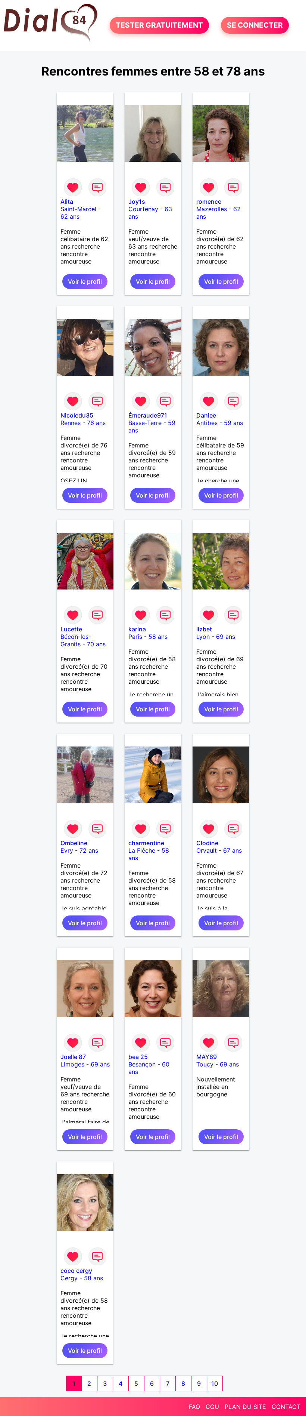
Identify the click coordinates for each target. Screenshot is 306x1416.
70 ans (96, 644)
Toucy (204, 1064)
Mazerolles (211, 209)
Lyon (203, 636)
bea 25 (138, 1057)
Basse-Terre (145, 423)
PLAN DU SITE (245, 1406)
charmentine (146, 843)
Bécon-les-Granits (75, 640)
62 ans (69, 216)
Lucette (71, 629)
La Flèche (141, 850)
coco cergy (76, 1270)
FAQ (194, 1406)
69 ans (225, 636)
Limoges (72, 1064)
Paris (135, 636)
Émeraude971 (147, 415)
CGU (212, 1406)
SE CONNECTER (255, 25)
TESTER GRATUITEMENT (159, 25)
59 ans (233, 423)
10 (214, 1383)
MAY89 (206, 1057)
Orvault (206, 850)
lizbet (204, 629)
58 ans (158, 636)
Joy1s (136, 201)
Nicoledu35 (76, 415)
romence (208, 201)
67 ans (232, 850)
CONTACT (286, 1406)
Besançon (142, 1064)
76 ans (96, 423)
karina (137, 629)
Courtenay (143, 209)
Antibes (207, 423)
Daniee (206, 415)
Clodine (207, 843)
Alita (66, 201)
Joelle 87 (73, 1057)
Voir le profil (85, 281)
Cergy (69, 1278)
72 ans (88, 850)
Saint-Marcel (78, 209)
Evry (66, 850)
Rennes (70, 423)
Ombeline (73, 843)
